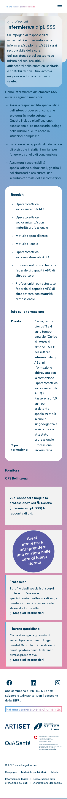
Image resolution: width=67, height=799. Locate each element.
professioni (20, 21)
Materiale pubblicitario (34, 772)
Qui (33, 503)
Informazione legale (16, 779)
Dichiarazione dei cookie (47, 783)
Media (54, 772)
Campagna (11, 772)
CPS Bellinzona (16, 478)
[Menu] (60, 6)
